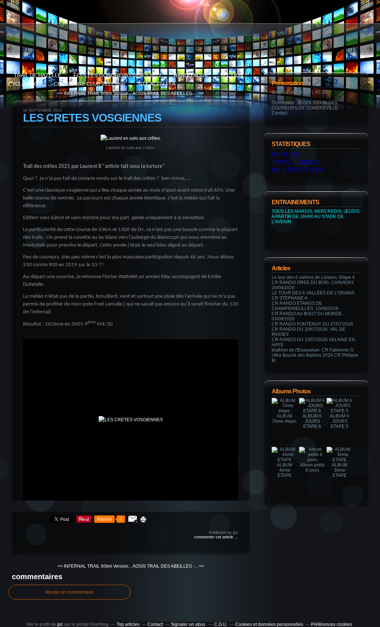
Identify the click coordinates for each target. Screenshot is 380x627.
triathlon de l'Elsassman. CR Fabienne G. (313, 350)
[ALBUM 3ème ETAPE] (340, 459)
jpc (60, 624)
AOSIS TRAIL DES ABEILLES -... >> (168, 93)
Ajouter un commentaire (69, 592)
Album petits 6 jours (312, 467)
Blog (276, 92)
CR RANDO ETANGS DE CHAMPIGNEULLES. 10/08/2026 (305, 306)
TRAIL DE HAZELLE (37, 75)
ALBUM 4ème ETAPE (284, 470)
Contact (279, 113)
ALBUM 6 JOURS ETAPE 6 (312, 421)
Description (284, 102)
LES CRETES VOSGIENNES (92, 118)
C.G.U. (220, 624)
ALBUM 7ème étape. (284, 418)
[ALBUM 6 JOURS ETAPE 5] (340, 410)
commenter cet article (214, 537)
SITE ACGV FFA (156, 84)
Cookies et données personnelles (269, 624)
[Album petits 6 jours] (312, 459)
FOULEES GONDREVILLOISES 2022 (117, 75)
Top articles (128, 624)
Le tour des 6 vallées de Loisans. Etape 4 (313, 277)
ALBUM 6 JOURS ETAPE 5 (339, 421)
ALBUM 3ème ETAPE (339, 470)
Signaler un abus (188, 624)
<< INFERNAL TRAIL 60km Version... (95, 93)
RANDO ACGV (191, 75)
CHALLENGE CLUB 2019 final (90, 84)
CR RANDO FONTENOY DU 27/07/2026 (312, 324)
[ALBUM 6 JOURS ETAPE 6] (312, 410)
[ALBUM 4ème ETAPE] (285, 459)
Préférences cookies (331, 624)
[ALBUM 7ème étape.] (285, 410)
